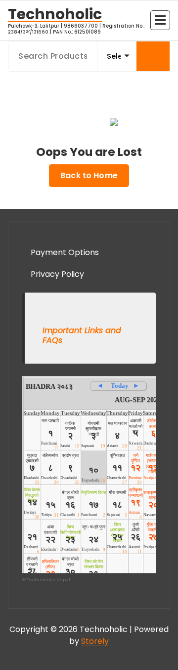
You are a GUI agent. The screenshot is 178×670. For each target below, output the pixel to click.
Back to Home (89, 175)
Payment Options (65, 252)
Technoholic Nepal (48, 580)
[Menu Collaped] (160, 20)
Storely (95, 641)
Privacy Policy (57, 274)
